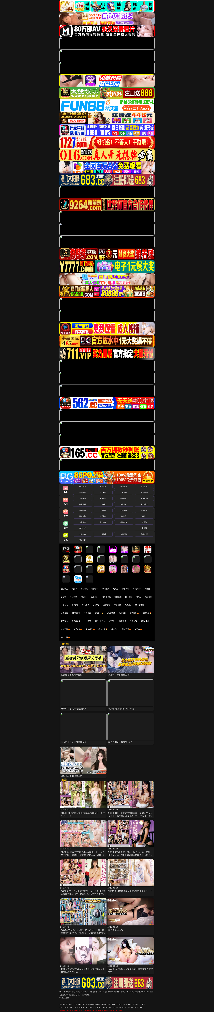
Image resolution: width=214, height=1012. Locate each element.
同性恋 (144, 528)
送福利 (147, 589)
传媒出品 (82, 528)
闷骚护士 (144, 516)
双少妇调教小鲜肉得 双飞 (120, 742)
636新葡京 (111, 613)
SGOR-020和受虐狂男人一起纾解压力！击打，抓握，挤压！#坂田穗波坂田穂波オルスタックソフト (130, 855)
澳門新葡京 (76, 613)
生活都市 (82, 534)
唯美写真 (123, 522)
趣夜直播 (106, 605)
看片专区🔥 (103, 629)
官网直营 (95, 589)
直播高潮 (117, 597)
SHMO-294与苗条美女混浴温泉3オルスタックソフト (130, 892)
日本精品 (103, 492)
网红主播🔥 (65, 637)
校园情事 (103, 534)
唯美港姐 (123, 498)
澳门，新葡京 (99, 621)
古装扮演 (82, 510)
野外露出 (144, 504)
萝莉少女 (144, 486)
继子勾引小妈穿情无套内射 (74, 708)
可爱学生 (123, 510)
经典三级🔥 (65, 629)
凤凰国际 (94, 597)
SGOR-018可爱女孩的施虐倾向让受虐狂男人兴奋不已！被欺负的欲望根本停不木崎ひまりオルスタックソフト (130, 816)
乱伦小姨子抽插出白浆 (71, 775)
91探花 (103, 504)
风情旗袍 (82, 516)
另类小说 (82, 540)
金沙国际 (87, 621)
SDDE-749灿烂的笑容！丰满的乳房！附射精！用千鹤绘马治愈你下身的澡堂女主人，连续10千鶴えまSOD (83, 855)
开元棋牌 (84, 589)
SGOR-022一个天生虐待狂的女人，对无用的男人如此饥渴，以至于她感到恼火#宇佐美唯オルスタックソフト (83, 894)
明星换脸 (103, 516)
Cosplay (124, 492)
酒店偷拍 (148, 597)
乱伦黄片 (85, 605)
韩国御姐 (103, 498)
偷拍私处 (96, 605)
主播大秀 (64, 605)
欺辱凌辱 (82, 504)
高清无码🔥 (126, 629)
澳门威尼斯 (144, 621)
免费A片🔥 (78, 629)
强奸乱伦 (103, 486)
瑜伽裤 (123, 516)
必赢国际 (83, 597)
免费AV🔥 (138, 629)
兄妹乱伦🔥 (90, 629)
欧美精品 (123, 486)
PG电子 (116, 589)
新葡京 (63, 597)
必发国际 (128, 605)
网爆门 (144, 522)
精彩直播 (128, 597)
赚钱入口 (114, 629)
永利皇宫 (87, 613)
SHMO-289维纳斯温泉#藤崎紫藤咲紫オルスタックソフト (83, 814)
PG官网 (74, 589)
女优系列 (103, 510)
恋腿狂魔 (144, 510)
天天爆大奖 (76, 621)
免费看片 (112, 621)
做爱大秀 (122, 621)
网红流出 (123, 504)
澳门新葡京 (139, 605)
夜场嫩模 (117, 605)
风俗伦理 (144, 534)
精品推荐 (82, 486)
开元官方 (64, 621)
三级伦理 (82, 492)
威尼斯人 (64, 589)
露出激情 (103, 522)
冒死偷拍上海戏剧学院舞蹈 (121, 708)
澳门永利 (105, 589)
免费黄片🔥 (134, 613)
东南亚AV (144, 498)
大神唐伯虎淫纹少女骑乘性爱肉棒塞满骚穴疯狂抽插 (130, 970)
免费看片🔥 (99, 613)
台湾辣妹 (82, 498)
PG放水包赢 (106, 597)
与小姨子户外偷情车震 (119, 675)
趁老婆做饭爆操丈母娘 (71, 675)
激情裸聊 (122, 613)
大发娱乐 (64, 613)
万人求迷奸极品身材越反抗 (74, 742)
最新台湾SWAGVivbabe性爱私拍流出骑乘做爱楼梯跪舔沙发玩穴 (83, 970)
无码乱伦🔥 (147, 613)
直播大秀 (133, 621)
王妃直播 (75, 605)
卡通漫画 (82, 522)
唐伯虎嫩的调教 (115, 930)
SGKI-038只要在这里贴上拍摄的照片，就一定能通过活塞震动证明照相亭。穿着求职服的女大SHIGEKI (83, 933)
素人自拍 (144, 492)
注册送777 (137, 589)
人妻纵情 (123, 534)
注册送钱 (125, 589)
